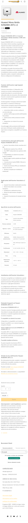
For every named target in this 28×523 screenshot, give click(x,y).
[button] (2, 1)
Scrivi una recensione (14, 458)
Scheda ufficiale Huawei (7, 368)
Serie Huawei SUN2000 (17, 367)
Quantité (3, 386)
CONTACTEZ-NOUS (8, 468)
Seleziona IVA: (4, 393)
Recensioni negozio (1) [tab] (20, 448)
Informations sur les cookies (10, 498)
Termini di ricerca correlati (8, 382)
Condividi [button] (5, 432)
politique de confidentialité (10, 501)
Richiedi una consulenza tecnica (9, 373)
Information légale (7, 495)
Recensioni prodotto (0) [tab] (7, 448)
